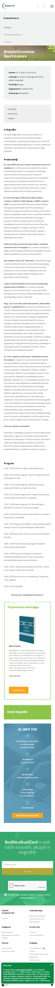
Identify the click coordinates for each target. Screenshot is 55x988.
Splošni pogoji (34, 960)
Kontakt (32, 951)
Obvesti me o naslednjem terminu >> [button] (27, 594)
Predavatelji (12, 114)
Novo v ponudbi (7, 932)
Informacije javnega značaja (38, 954)
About (40, 948)
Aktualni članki (7, 948)
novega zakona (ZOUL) (24, 970)
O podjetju (33, 948)
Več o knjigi (18, 690)
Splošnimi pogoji (27, 895)
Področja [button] (7, 27)
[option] (27, 654)
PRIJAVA (27, 871)
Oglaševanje (33, 957)
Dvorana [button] (7, 42)
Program (11, 118)
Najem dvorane (34, 922)
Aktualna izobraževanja (37, 916)
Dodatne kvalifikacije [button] (12, 34)
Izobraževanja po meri (36, 919)
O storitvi (32, 932)
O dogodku (12, 109)
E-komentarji (28, 807)
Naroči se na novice (8, 951)
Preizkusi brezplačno (27, 815)
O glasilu (5, 918)
